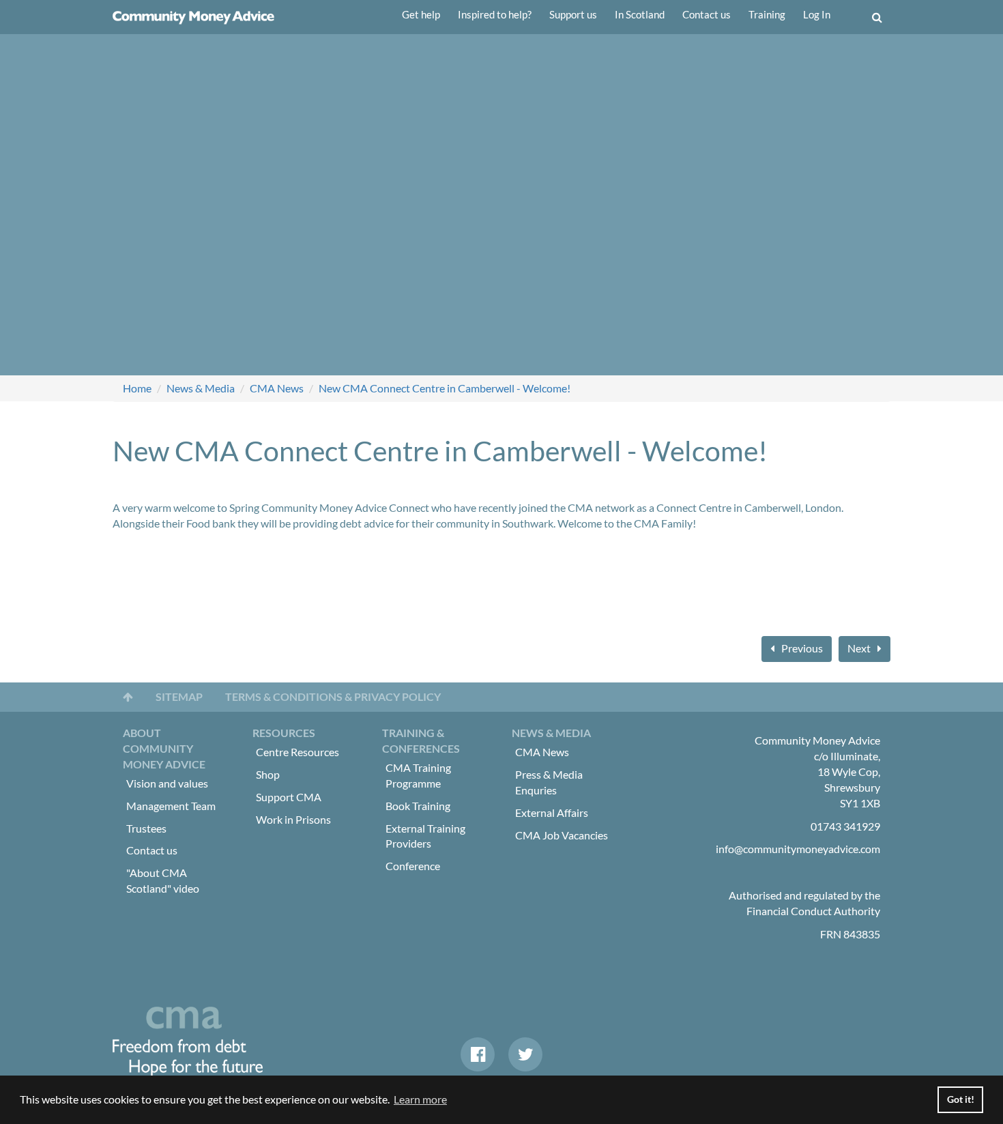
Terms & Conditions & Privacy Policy (333, 696)
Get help (421, 14)
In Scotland (640, 14)
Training (766, 14)
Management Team (171, 805)
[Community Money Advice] (193, 17)
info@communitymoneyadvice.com (798, 848)
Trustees (146, 828)
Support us (573, 14)
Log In (816, 14)
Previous (802, 648)
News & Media (200, 387)
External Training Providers (425, 836)
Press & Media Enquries (549, 782)
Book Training (418, 805)
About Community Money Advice (164, 748)
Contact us (706, 14)
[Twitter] (525, 1054)
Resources (283, 732)
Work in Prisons (293, 819)
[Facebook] (478, 1054)
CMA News (277, 387)
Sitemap (179, 696)
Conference (413, 865)
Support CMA (288, 796)
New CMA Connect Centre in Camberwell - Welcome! (444, 387)
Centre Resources (297, 751)
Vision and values (167, 783)
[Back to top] (128, 697)
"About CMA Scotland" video (162, 880)
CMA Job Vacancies (561, 834)
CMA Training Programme (418, 775)
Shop (268, 774)
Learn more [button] (420, 1099)
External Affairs (551, 812)
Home (137, 387)
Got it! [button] (960, 1099)
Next (859, 648)
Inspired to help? (495, 14)
